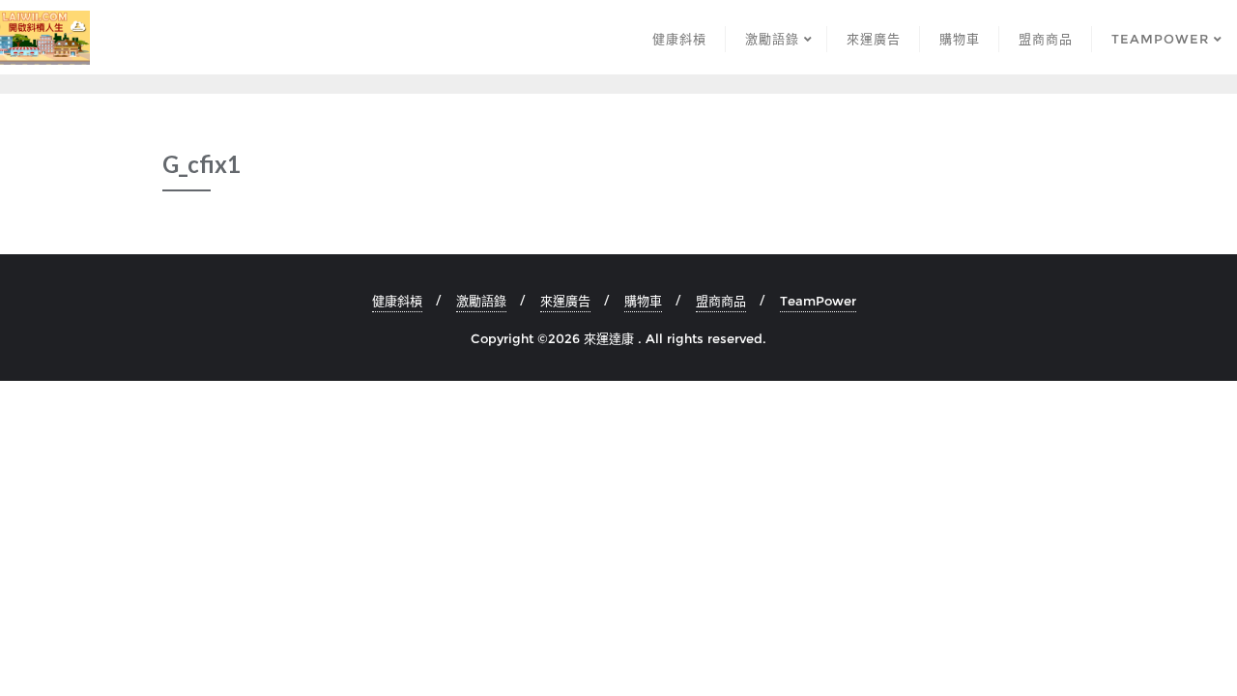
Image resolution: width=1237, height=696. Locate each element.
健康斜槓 (397, 300)
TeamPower (818, 300)
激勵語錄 (481, 300)
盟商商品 (721, 300)
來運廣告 (565, 300)
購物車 (643, 300)
